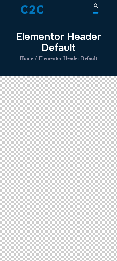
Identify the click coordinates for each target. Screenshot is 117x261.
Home (26, 58)
